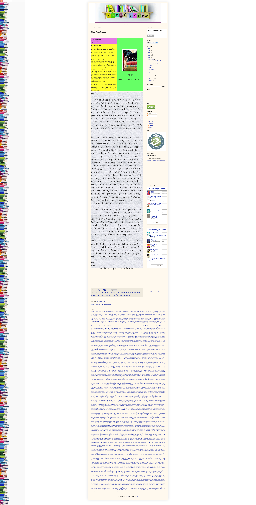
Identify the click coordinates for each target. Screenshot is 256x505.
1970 (164, 311)
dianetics (143, 357)
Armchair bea (158, 325)
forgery (156, 370)
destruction (117, 357)
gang (102, 374)
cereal (108, 342)
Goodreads (121, 376)
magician (131, 409)
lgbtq (97, 404)
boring (108, 337)
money (113, 418)
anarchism (94, 322)
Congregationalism (162, 349)
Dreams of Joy (126, 359)
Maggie (106, 409)
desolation (107, 357)
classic (144, 346)
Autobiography (149, 328)
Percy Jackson (129, 431)
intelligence (154, 388)
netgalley (116, 422)
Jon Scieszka (106, 396)
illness (115, 387)
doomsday (153, 358)
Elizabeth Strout (150, 362)
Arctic (137, 325)
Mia (164, 414)
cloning (92, 348)
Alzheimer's (158, 319)
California (116, 340)
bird (96, 333)
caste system (150, 341)
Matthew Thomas (124, 413)
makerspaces (147, 409)
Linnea (92, 405)
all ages (107, 319)
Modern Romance (94, 418)
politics (135, 434)
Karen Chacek (148, 397)
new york (92, 423)
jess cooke (158, 393)
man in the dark (160, 409)
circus (120, 346)
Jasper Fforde (139, 392)
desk (105, 357)
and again (104, 322)
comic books (161, 348)
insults (152, 388)
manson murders (113, 410)
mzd (93, 421)
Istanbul (100, 391)
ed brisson (132, 361)
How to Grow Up (162, 384)
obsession (139, 425)
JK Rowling (114, 395)
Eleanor (108, 362)
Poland (126, 434)
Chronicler (99, 346)
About (111, 24)
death (99, 355)
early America (104, 361)
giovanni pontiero (128, 375)
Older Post (140, 299)
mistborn (135, 417)
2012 (152, 313)
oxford (116, 429)
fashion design (144, 367)
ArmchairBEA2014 (94, 327)
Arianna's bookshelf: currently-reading (157, 189)
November (151, 75)
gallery (92, 374)
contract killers (146, 350)
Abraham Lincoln (129, 315)
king (132, 400)
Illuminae (117, 387)
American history (123, 321)
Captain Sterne (93, 341)
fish (98, 370)
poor (142, 434)
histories (147, 383)
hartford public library (125, 380)
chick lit (158, 344)
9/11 (116, 314)
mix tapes (147, 417)
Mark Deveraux (93, 412)
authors (142, 328)
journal (157, 396)
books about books (154, 336)
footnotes (145, 370)
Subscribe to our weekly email (154, 30)
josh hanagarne (148, 396)
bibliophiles (146, 332)
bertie (100, 332)
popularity (160, 434)
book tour (103, 336)
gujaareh (146, 378)
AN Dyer (158, 321)
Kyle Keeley (114, 401)
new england (139, 422)
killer (117, 400)
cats (164, 341)
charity (141, 342)
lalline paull (140, 401)
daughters (112, 354)
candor (149, 340)
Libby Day (100, 404)
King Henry (138, 400)
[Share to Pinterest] (116, 290)
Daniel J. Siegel (153, 236)
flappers (102, 370)
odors (158, 425)
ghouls (110, 375)
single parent (112, 295)
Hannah (149, 379)
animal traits (140, 322)
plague (94, 434)
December (151, 59)
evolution (97, 366)
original (108, 427)
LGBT (95, 404)
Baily (111, 329)
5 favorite (99, 314)
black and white (120, 333)
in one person (144, 387)
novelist (112, 425)
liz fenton (145, 405)
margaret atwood (131, 410)
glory (149, 375)
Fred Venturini (133, 371)
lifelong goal (129, 404)
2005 (136, 313)
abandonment (93, 315)
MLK (158, 417)
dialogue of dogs (133, 357)
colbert (121, 348)
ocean (144, 425)
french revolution (159, 371)
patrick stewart (145, 430)
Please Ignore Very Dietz (110, 434)
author (136, 328)
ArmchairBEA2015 (100, 327)
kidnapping (106, 400)
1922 (140, 311)
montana (130, 418)
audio (104, 328)
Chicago (152, 344)
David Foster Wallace (125, 354)
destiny (113, 357)
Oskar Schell (137, 427)
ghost (106, 375)
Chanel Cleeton (153, 211)
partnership (118, 430)
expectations (113, 366)
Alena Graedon (154, 318)
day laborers (163, 354)
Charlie (104, 344)
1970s (92, 313)
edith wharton (148, 361)
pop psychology (149, 434)
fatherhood (155, 367)
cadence (98, 340)
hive (154, 383)
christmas (159, 345)
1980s (105, 313)
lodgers (95, 406)
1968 (163, 311)
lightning (136, 404)
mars (125, 412)
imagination (133, 387)
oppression (92, 427)
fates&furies (149, 367)
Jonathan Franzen (117, 396)
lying (127, 408)
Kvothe (111, 401)
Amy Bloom (150, 321)
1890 (124, 311)
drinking (130, 359)
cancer (140, 340)
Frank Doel (113, 371)
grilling (123, 378)
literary (118, 405)
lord (116, 406)
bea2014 (126, 331)
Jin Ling (110, 395)
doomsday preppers (158, 358)
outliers (95, 429)
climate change (160, 346)
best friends (112, 332)
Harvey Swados (140, 380)
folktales (136, 370)
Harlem (105, 380)
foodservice (141, 370)
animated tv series (148, 322)
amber (92, 321)
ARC (130, 325)
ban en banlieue (116, 329)
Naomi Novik (123, 421)
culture (109, 353)
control (150, 350)
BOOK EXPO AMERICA (138, 335)
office (95, 426)
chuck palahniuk (104, 346)
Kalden (131, 397)
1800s (107, 311)
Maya (135, 413)
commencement (101, 349)
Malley (156, 409)
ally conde (149, 319)
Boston (115, 337)
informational (120, 388)
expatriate (93, 295)
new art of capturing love (133, 422)
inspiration (148, 388)
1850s (117, 311)
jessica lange (93, 395)
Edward (161, 361)
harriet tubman (117, 380)
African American (98, 318)
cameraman (124, 340)
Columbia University (120, 292)
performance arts (139, 431)
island (156, 389)
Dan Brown (133, 353)
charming (135, 344)
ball (113, 329)
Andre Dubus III (109, 322)
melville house (115, 414)
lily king (142, 404)
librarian (106, 404)
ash (139, 327)
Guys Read (158, 378)
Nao (114, 421)
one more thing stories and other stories (127, 426)
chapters (132, 342)
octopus (148, 425)
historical (138, 383)
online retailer (143, 426)
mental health (136, 414)
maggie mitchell (110, 409)
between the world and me (136, 332)
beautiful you (148, 331)
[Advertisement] (157, 278)
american (112, 321)
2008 (142, 313)
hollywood (107, 384)
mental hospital (141, 414)
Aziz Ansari (159, 328)
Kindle (130, 400)
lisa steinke (102, 405)
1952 (157, 311)
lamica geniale (145, 401)
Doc (121, 358)
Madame (139, 408)
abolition (112, 315)
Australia (130, 328)
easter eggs (118, 361)
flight (114, 370)
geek (121, 374)
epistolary (140, 363)
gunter (149, 378)
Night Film (151, 67)
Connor (104, 350)
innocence (141, 388)
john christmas (140, 395)
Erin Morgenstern (150, 363)
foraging (149, 370)
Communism (111, 349)
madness (163, 408)
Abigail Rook (101, 315)
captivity (97, 341)
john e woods (146, 395)
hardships (102, 380)
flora (115, 370)
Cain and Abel (103, 340)
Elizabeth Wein (155, 362)
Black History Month (131, 333)
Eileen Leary (99, 362)
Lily (139, 404)
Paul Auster (156, 430)
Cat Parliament (157, 341)
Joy (162, 396)
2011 (149, 313)
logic (97, 406)
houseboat (148, 384)
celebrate (92, 342)
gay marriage (117, 374)
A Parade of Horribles (154, 244)
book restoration (94, 336)
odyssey (161, 425)
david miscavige (145, 354)
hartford (120, 380)
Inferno (117, 388)
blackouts (141, 333)
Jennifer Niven (122, 393)
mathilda (99, 413)
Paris (107, 430)
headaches (163, 380)
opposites (163, 426)
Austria (133, 328)
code (103, 348)
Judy (109, 397)
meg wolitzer (102, 414)
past (135, 430)
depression (160, 355)
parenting (101, 430)
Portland (163, 434)
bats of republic (155, 329)
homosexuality (122, 384)
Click (157, 346)
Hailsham (115, 379)
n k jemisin (96, 421)
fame (110, 367)
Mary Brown (137, 412)
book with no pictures (109, 336)
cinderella (112, 346)
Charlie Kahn (119, 344)
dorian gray (163, 358)
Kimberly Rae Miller (126, 400)
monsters (122, 418)
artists (131, 327)
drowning (133, 359)
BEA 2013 (110, 331)
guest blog (139, 378)
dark (153, 353)
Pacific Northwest (130, 429)
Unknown (151, 125)
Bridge (153, 337)
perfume (147, 431)
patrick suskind (150, 430)
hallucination (137, 379)
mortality (147, 418)
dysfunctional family (157, 359)
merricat (153, 414)
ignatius (104, 387)
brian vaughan (149, 337)
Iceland (95, 387)
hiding (114, 383)
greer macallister (97, 378)
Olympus (119, 426)
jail (150, 391)
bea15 (123, 331)
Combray (144, 348)
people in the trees (117, 431)
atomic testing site (96, 328)
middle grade (138, 416)
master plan (154, 412)
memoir (122, 414)
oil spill (99, 426)
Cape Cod (160, 340)
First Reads (96, 370)
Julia (111, 397)
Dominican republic (138, 358)
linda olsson (156, 404)
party (121, 430)
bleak (159, 333)
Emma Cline (153, 192)
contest (142, 350)
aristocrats (150, 325)
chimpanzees (116, 345)
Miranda (118, 417)
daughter (109, 354)
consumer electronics (132, 350)
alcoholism (150, 318)
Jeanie (94, 393)
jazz (146, 392)
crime (164, 351)
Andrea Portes (114, 322)
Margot (147, 410)
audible (101, 328)
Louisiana (156, 406)
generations (142, 374)
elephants (124, 362)
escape (163, 363)
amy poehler (154, 321)
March (120, 410)
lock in (152, 405)
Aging (106, 318)
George (161, 374)
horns (129, 384)
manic (102, 410)
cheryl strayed (148, 344)
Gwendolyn (95, 379)
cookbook (159, 350)
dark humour (93, 354)
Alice (158, 318)
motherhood (158, 418)
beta (125, 332)
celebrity (95, 342)
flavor (110, 370)
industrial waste (107, 388)
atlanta (162, 327)
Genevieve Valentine (156, 374)
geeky (133, 374)
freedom (149, 371)
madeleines (160, 408)
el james (102, 362)
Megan (105, 414)
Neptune (110, 422)
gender (135, 374)
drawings (120, 359)
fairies (96, 367)
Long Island (111, 406)
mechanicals (93, 414)
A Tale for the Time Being (154, 63)
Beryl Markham (103, 332)
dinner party (93, 358)
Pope (158, 434)
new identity (156, 422)
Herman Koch (98, 383)
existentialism (105, 366)
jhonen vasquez (105, 395)
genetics (152, 374)
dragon (109, 359)
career (110, 341)
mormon (144, 418)
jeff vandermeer (100, 393)
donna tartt (147, 358)
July (113, 397)
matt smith (109, 413)
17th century (101, 311)
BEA (107, 331)
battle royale (98, 331)
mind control (101, 417)
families (112, 367)
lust (124, 408)
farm (136, 367)
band (120, 329)
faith (107, 367)
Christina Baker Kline (154, 345)
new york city (104, 295)
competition (128, 349)
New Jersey (160, 422)
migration (95, 417)
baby (164, 328)
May (133, 413)
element (116, 362)
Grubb (137, 378)
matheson (96, 413)
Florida (121, 370)
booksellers (163, 336)
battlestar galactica (104, 331)
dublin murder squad (147, 359)
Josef (140, 396)
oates (136, 425)
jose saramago (136, 396)
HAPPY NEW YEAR (94, 380)
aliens (95, 319)
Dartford (103, 354)
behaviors (157, 331)
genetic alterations (147, 374)
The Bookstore (119, 295)
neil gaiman (100, 422)
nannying (112, 421)
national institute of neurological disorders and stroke (146, 421)
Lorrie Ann (128, 406)
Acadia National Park (138, 315)
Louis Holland (143, 406)
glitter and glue (146, 375)
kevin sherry (95, 400)
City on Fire (126, 346)
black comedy (125, 333)
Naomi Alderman (118, 421)
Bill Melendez (162, 332)
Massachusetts (146, 412)
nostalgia (101, 425)
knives (103, 401)
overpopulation (105, 429)
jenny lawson (146, 393)
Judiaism (107, 397)
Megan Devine (153, 200)
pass (130, 430)
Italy (112, 391)
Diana (137, 357)
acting (159, 315)
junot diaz (119, 397)
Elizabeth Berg (134, 362)
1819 (109, 311)
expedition (117, 366)
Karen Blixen (144, 397)
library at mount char (116, 404)
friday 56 (163, 371)
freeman (152, 371)
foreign (151, 370)
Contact (116, 24)
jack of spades (136, 391)
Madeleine (156, 408)
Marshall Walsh (132, 412)
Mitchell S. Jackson (142, 417)
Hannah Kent (153, 379)
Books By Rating (124, 24)
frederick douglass (143, 371)
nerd (112, 422)
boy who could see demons (126, 337)
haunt (147, 380)
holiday (93, 384)
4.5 (96, 314)
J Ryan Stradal (119, 391)
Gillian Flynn (119, 375)
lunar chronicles (116, 408)
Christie (149, 345)
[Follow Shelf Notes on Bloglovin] (152, 43)
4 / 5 (94, 314)
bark (135, 329)
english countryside (123, 363)
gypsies (98, 379)
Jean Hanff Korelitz (155, 392)
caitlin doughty (107, 340)
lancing (148, 401)
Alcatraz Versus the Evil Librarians (139, 318)
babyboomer (93, 329)
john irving (154, 395)
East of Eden (113, 361)
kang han (137, 397)
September (151, 78)
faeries (94, 367)
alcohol (146, 318)
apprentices (121, 325)
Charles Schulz (96, 344)
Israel (98, 391)
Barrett (137, 329)
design (96, 357)
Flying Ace (126, 370)
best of (123, 332)
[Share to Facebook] (115, 290)
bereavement (95, 332)
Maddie (147, 408)
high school (117, 383)
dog (132, 358)
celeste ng (99, 342)
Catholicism (162, 341)
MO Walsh (163, 417)
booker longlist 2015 (123, 336)
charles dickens (150, 342)
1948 (152, 311)
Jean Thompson (161, 392)
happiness (163, 379)
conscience (109, 350)
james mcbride (96, 392)
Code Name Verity (107, 348)
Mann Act (104, 410)
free (147, 371)
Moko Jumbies (103, 418)
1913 (134, 311)
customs (122, 353)
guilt (144, 378)
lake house (137, 401)
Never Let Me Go (121, 422)
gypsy (101, 379)
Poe (122, 434)
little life (124, 405)
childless (95, 345)
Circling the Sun (116, 346)
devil (129, 357)
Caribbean (118, 341)
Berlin (98, 332)
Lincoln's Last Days (151, 404)
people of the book (123, 431)
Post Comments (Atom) (101, 301)
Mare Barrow (125, 410)
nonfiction (156, 423)
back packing (102, 329)
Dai (129, 353)
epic (134, 363)
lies (120, 404)
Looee (114, 406)
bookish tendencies (141, 336)
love (159, 406)
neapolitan (92, 422)
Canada (137, 340)
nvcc (132, 425)
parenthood (97, 430)
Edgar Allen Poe (142, 361)
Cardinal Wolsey (106, 341)
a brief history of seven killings (140, 314)
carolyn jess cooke (138, 341)
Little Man (127, 405)
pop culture (145, 434)
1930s (143, 311)
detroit (127, 357)
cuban (103, 353)
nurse (131, 425)
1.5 (93, 311)
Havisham (150, 380)
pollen (138, 434)
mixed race (151, 417)
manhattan (98, 410)
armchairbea (163, 325)
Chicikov (155, 344)
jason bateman (131, 392)
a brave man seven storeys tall (130, 314)
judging (100, 397)
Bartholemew (142, 329)
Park (112, 430)
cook (156, 350)
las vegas (154, 401)
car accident (101, 341)
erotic (158, 363)
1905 (130, 311)
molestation (108, 418)
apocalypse (104, 325)
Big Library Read (151, 332)
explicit (120, 366)
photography (139, 433)
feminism (121, 369)
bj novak (114, 333)
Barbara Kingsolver (131, 329)
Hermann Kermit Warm (104, 383)
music (140, 419)
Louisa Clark (153, 406)
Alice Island (92, 319)
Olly (113, 426)
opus (95, 427)
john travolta (96, 396)
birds (101, 333)
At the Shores (149, 327)
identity (101, 387)
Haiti (118, 379)
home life (112, 384)
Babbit (162, 328)
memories (129, 414)
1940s (149, 311)
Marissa (156, 410)
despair (111, 357)
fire (164, 369)
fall (108, 367)
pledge (116, 434)
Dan (130, 353)
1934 (144, 311)
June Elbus (115, 397)
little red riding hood (135, 405)
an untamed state (162, 321)
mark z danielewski (107, 412)
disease (101, 358)
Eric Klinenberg (144, 363)
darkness (100, 354)
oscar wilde (130, 427)
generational (138, 374)
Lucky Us (105, 408)
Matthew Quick (119, 413)
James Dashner (160, 391)
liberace (103, 404)
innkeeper (137, 388)
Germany (98, 375)
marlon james (113, 412)
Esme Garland (137, 292)
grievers (120, 378)
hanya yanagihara (159, 379)
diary (146, 357)
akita (123, 318)
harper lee (108, 380)
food (138, 370)
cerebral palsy (111, 342)
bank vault (122, 329)
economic (129, 361)
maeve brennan (100, 409)
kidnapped (102, 400)
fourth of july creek (100, 371)
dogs (134, 358)
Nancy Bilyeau (108, 421)
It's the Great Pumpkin (106, 391)
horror (131, 384)
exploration (123, 366)
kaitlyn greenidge (127, 397)
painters (145, 429)
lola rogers (99, 406)
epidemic (137, 363)
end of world (112, 363)
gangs (104, 374)
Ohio (97, 426)
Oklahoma (102, 426)
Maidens (134, 409)
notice (107, 425)
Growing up (133, 378)
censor (105, 342)
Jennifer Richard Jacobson (129, 393)
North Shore (97, 425)
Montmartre (134, 418)
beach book (134, 331)
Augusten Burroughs (118, 328)
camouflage (128, 340)
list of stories (110, 405)
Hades (109, 379)
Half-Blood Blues (125, 379)
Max (128, 413)
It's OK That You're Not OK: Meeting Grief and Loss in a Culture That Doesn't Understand (157, 198)
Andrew (118, 322)
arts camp (134, 327)
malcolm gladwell (152, 409)
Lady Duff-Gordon (123, 401)
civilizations (133, 346)
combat (142, 348)
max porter (131, 413)
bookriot (146, 336)
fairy (98, 367)
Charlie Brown (107, 344)
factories (155, 366)
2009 (145, 313)
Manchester (95, 410)
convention (153, 350)
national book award (134, 421)
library (112, 404)
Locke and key (161, 405)
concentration (143, 349)
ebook (121, 361)
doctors (130, 358)
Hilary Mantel (127, 383)
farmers (138, 367)
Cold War (125, 348)
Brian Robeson (144, 337)
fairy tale (100, 367)
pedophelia (103, 431)
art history (107, 292)
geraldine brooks (93, 375)
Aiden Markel (113, 318)
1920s (138, 311)
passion (132, 430)
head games (159, 380)
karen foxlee (153, 397)
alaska (130, 318)
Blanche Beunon (155, 333)
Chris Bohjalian (134, 345)
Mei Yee (108, 414)
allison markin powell (141, 319)
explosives (127, 366)
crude (101, 353)
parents (104, 430)
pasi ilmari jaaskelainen (125, 430)
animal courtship (135, 322)
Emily (164, 362)
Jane (112, 392)
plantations (104, 434)
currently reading (117, 353)
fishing (100, 370)
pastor (137, 430)
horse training (138, 384)
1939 (146, 311)
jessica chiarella (162, 393)
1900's (128, 311)
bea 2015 (117, 331)
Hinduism (134, 383)
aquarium (126, 325)
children (98, 345)
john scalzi (157, 395)
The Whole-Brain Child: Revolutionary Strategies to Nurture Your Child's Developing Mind (158, 234)
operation (147, 426)
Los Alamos (132, 406)
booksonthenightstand (98, 337)
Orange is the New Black (100, 427)
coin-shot (117, 348)
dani (141, 353)
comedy (154, 348)
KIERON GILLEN (113, 400)
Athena (159, 327)
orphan (112, 427)
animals (143, 322)
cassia (146, 341)
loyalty (98, 408)
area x (139, 325)
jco (151, 392)
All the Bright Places (125, 319)
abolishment (109, 315)
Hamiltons (142, 379)
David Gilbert (131, 354)
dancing (139, 353)
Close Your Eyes (96, 348)
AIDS (116, 318)
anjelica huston (161, 322)
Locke (157, 405)
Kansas (140, 397)
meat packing (163, 413)
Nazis (158, 421)
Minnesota (115, 417)
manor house (108, 410)
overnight (101, 429)
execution (101, 366)
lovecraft (95, 408)
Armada (154, 325)
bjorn (117, 333)
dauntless (115, 354)
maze (146, 413)
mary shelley (142, 412)
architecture (133, 325)
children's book (102, 345)
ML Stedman (155, 417)
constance (127, 350)
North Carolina (93, 425)
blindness (163, 333)
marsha (128, 412)
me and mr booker (153, 413)
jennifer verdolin (136, 393)
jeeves (97, 393)
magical (122, 409)
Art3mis (120, 327)
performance (134, 431)
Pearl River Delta (98, 431)
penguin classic (111, 431)
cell (103, 342)
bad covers (106, 329)
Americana (127, 321)
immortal (140, 387)
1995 (122, 313)
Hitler (153, 383)
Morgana (141, 418)
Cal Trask (112, 340)
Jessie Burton (97, 395)
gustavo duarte (153, 378)
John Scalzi (161, 395)
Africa (92, 318)
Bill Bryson (158, 332)
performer (144, 431)
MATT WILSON (113, 413)
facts (162, 366)
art (110, 327)
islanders (92, 391)
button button (93, 340)
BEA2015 (130, 331)
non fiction (146, 423)
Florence (118, 370)
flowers (123, 370)
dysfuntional (163, 359)
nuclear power (118, 425)
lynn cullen (131, 408)
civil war (129, 346)
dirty (95, 358)
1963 (161, 311)
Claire (137, 346)
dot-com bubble (93, 359)
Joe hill (132, 395)
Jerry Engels (154, 393)
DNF (120, 358)
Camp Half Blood (132, 340)
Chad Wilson (120, 342)
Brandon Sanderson (138, 337)
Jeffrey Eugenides (106, 393)
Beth (126, 332)
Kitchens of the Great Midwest (156, 400)
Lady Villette (128, 401)
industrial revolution (101, 388)
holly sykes (103, 384)
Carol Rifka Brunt (132, 341)
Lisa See (99, 405)
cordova (164, 350)
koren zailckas (107, 401)
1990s (115, 313)
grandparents (138, 376)
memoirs (125, 414)
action (161, 315)
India (159, 387)
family (114, 367)
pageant (138, 429)
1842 (113, 311)
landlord (151, 401)
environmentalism (130, 363)
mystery (163, 419)
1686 (95, 311)
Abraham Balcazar (123, 315)
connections (98, 350)
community (116, 349)
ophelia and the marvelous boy (157, 426)
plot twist (119, 434)
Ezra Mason (143, 366)
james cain (156, 391)
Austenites (124, 328)
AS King (137, 327)
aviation (152, 328)
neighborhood (96, 422)
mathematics (93, 413)
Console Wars (113, 350)
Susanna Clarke (153, 240)
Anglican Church (125, 322)
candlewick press (144, 340)
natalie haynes (128, 421)
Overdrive (98, 429)
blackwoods (145, 333)
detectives (124, 357)
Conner (101, 350)
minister (112, 417)
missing (130, 417)
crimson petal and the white (95, 353)
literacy (115, 405)
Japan (122, 392)
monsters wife (126, 418)
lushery (123, 408)
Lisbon (105, 405)
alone (152, 319)
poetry (124, 434)
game (98, 374)
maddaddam (143, 408)
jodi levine (129, 395)
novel (109, 425)
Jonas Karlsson (111, 396)
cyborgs (127, 353)
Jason (128, 392)
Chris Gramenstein (141, 345)
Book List (133, 24)
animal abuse (130, 322)
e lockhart (100, 361)
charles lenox (160, 342)
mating (102, 413)
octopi (146, 425)
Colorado (132, 348)
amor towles (142, 321)
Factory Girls (159, 366)
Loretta (125, 406)
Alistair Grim (103, 319)
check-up (138, 344)
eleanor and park (112, 362)
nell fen (108, 422)
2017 (149, 50)
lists (113, 405)
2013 (96, 292)
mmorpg (160, 417)
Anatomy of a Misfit (100, 322)
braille (134, 337)
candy (151, 340)
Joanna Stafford (124, 395)
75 (105, 314)
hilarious (123, 383)
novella (114, 425)
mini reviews (105, 417)
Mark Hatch (98, 412)
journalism (160, 396)
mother (150, 418)
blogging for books (103, 335)
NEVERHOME (126, 422)
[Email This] (111, 290)
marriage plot (122, 412)
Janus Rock (119, 392)
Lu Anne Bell (101, 408)
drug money (137, 359)
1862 (120, 311)
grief (108, 378)
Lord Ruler (122, 406)
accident (143, 315)
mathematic (163, 412)
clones (164, 346)
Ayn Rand (155, 328)
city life (123, 346)
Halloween (133, 379)
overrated (109, 429)
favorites (97, 369)
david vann (159, 354)
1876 (122, 311)
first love (92, 370)
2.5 (126, 313)
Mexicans (161, 414)
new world (163, 422)
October (151, 77)
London (103, 406)
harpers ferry (112, 380)
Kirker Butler (145, 400)
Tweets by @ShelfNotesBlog (153, 291)
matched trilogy (158, 412)
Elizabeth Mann (144, 362)
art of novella (117, 327)
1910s (132, 311)
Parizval (110, 430)
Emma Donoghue (99, 363)
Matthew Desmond (154, 217)
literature (121, 405)
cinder (109, 346)
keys (98, 400)
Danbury (136, 353)
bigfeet (155, 332)
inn (130, 388)
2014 (149, 55)
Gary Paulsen (107, 374)
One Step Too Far (138, 426)
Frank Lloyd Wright (118, 371)
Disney (108, 358)
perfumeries (154, 431)
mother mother (153, 418)
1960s (159, 311)
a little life (152, 314)
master (150, 412)
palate (154, 429)
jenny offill (150, 393)
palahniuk (151, 429)
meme (119, 414)
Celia (102, 342)
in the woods (149, 387)
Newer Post (93, 299)
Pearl (94, 431)
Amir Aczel (136, 321)
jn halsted (117, 395)
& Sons (92, 311)
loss (135, 406)
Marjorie (164, 410)
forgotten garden (160, 370)
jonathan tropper (130, 396)
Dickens (148, 357)
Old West (106, 426)
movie (164, 418)
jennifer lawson (117, 393)
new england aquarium (146, 422)
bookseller (159, 336)
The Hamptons (127, 295)
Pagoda (141, 429)
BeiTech (160, 331)
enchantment (107, 363)
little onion (130, 405)
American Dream (117, 321)
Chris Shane (146, 345)
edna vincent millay (153, 361)
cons (106, 350)
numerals (126, 425)
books (149, 336)
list (107, 405)
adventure (151, 316)
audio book (107, 328)
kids (109, 400)
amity (139, 321)
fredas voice (137, 371)
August (150, 80)
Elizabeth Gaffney (139, 362)
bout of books (119, 337)
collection (128, 348)
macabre (134, 408)
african (94, 318)
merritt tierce (157, 414)
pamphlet (157, 429)
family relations (127, 367)
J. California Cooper (125, 391)
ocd (142, 425)
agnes (109, 318)
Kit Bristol (149, 400)
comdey (147, 348)
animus (153, 322)
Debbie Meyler (129, 292)
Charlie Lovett (123, 344)
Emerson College (160, 362)
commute (120, 349)
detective (120, 357)
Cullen (105, 353)
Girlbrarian (138, 375)
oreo (106, 427)
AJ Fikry (118, 318)
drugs (141, 359)
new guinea (152, 422)
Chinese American (124, 345)
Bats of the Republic (162, 329)
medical (98, 414)
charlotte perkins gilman (130, 344)
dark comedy (157, 353)
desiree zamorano (100, 357)
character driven (137, 342)
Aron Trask (105, 327)
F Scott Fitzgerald (148, 366)
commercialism (106, 349)
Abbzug (97, 315)
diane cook (140, 357)
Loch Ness (149, 405)
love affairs (162, 406)
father (152, 367)
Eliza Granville (129, 362)
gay (114, 374)
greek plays (93, 378)
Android (121, 322)
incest (156, 387)
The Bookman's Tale (153, 71)
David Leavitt (135, 354)
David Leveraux (140, 354)
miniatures (109, 417)
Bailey (109, 329)
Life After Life (152, 69)
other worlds (153, 427)
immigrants (137, 387)
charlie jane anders (113, 344)
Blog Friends (148, 24)
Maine (137, 409)
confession (154, 349)
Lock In (155, 405)
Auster (127, 328)
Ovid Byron (113, 429)
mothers (161, 418)
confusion (157, 349)
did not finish (160, 357)
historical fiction (143, 383)
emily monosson (93, 363)
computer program (138, 349)
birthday (105, 333)
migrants (92, 417)
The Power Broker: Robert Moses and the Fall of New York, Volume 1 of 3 (155, 204)
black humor (137, 333)
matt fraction (106, 413)
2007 (140, 313)
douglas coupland (99, 359)
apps (124, 325)
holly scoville (99, 384)
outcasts (92, 429)
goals (163, 375)
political (132, 434)
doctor (123, 358)
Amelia (101, 321)
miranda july (122, 417)
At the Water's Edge (155, 327)
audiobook (112, 328)
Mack (137, 408)
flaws (112, 370)
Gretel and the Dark (103, 378)
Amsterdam (146, 321)
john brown (136, 395)
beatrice (137, 331)
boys (132, 337)
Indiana (161, 387)
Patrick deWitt (141, 430)
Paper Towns (161, 429)
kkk (161, 400)
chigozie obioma (162, 344)
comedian (150, 348)
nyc (134, 425)
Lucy (107, 408)
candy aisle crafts (155, 340)
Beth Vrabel (129, 332)
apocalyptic (108, 325)
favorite (163, 367)
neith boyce (104, 422)
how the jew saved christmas (155, 384)
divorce (117, 358)
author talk (139, 328)
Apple (118, 325)
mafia (104, 409)
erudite (160, 363)
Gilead (115, 375)
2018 (149, 48)
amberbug (96, 321)
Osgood (133, 427)
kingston (141, 400)
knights (94, 401)
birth (103, 333)
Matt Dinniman (153, 245)
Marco (122, 410)
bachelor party (97, 329)
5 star (102, 314)
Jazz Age (149, 392)
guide (142, 378)
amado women (163, 319)
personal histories (159, 431)
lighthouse (133, 404)
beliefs (163, 331)
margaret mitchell (142, 410)
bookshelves (93, 337)
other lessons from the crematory (145, 427)
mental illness (146, 414)
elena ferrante (120, 362)
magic (119, 409)
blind (160, 333)
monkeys (115, 418)
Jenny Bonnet (141, 393)
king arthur (134, 400)
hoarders (156, 383)
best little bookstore (118, 332)
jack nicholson (131, 391)
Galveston (94, 374)
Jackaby (143, 391)
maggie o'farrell (115, 409)
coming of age (95, 349)
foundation (95, 371)
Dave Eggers (119, 354)
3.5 (98, 292)
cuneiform (112, 353)
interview (163, 388)
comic (157, 348)
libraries (109, 404)
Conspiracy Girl (122, 350)
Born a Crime (111, 337)
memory (132, 414)
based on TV (147, 329)
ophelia (150, 426)
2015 (149, 54)
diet (162, 357)
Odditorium (155, 425)
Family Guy (118, 367)
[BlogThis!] (112, 290)
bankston (126, 329)
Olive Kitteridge (110, 426)
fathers (158, 367)
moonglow (137, 418)
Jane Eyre (114, 392)
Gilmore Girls (123, 375)
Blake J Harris (149, 333)
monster (119, 418)
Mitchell (98, 295)
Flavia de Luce (106, 370)
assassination (142, 327)
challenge (129, 342)
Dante (151, 353)
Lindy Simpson (160, 404)
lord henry (118, 406)
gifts (113, 375)
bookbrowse (115, 336)
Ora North (149, 260)
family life (122, 367)
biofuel (94, 333)
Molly (111, 418)
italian (111, 391)
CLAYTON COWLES (152, 346)
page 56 (135, 429)
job (127, 395)
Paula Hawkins (160, 430)
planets (101, 434)
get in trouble (102, 375)
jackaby (140, 391)
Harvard (136, 380)
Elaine (105, 362)
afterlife (102, 318)
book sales (99, 336)
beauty (151, 331)
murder (122, 419)
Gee (120, 374)
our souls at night (162, 427)
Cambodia (119, 340)
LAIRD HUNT (133, 401)
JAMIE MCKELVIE (108, 392)
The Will (150, 65)
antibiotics (96, 325)
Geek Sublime (129, 374)
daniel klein (148, 353)
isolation (95, 391)
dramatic (117, 359)
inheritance (128, 388)
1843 (114, 311)
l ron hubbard (118, 401)
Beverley (142, 332)
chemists (142, 344)
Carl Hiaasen (127, 341)
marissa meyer (160, 410)
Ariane (142, 325)
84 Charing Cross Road (111, 314)
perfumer (150, 431)
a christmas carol (148, 314)
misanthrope (126, 417)
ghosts (108, 375)
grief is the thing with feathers (114, 378)
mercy (151, 414)
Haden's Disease (105, 379)
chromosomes (95, 346)
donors (150, 358)
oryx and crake (125, 427)
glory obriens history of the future (156, 375)
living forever (142, 405)
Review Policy (140, 24)
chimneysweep (111, 345)
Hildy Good (131, 383)
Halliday (130, 379)
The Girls (152, 191)
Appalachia (114, 325)
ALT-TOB (154, 319)
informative (124, 388)
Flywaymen (130, 370)
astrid (146, 327)
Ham (140, 379)
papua (164, 429)
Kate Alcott (163, 397)
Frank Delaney (108, 371)
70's (103, 314)
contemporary (138, 350)
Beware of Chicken (154, 249)
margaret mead (136, 410)
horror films (134, 384)
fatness (161, 367)
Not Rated (104, 425)
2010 (147, 313)
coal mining (100, 348)
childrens (106, 345)
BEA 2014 (113, 331)
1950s (154, 311)
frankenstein (123, 371)
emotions (103, 363)
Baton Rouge (151, 329)
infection (111, 388)
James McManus (102, 392)
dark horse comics (162, 353)
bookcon (118, 336)
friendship (95, 372)
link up (164, 404)
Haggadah (112, 379)
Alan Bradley (126, 318)
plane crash (98, 434)
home (110, 384)
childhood (92, 345)
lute (126, 408)
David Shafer (155, 354)
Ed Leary (136, 361)
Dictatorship (152, 357)
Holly (95, 384)
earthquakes (109, 361)
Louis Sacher (148, 406)
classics (147, 346)
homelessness (116, 384)
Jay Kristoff (144, 392)
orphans (120, 427)
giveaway (141, 375)
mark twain (102, 412)
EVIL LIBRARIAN (93, 366)
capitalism (163, 340)
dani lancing (145, 353)
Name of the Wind (103, 421)
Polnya (140, 434)
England (115, 363)
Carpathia (143, 341)
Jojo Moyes (100, 396)
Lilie (138, 404)
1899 (126, 311)
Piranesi (151, 239)
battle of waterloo (93, 331)
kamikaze (134, 397)
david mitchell (151, 354)
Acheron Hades (155, 315)
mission (132, 417)
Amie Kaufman (132, 321)
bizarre (111, 333)
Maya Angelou (138, 413)
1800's (104, 311)
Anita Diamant (156, 322)
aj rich (121, 318)
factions (152, 366)
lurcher (120, 408)
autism (145, 328)
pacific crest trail (123, 429)
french (155, 371)
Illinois (112, 387)
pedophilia (106, 431)
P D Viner (119, 429)
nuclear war (123, 425)
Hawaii (153, 380)
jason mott (135, 392)
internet (158, 388)
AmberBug (151, 121)
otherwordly (157, 427)
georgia (164, 374)
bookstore (113, 292)
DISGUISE (105, 358)
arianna (102, 292)
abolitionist (115, 315)
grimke (125, 378)
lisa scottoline (95, 405)
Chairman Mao (125, 342)
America (109, 321)
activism (164, 315)
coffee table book (113, 348)
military (98, 417)
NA (98, 421)
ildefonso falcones (108, 387)
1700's (97, 311)
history (150, 383)
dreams (123, 359)
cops (161, 350)
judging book (103, 397)
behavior (153, 331)
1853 (119, 311)
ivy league (115, 391)
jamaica (152, 391)
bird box (98, 333)
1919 (136, 311)
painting (148, 429)
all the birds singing (119, 319)
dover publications (105, 359)
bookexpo (129, 336)
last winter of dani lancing (160, 401)
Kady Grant (123, 397)
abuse (133, 315)
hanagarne (146, 379)
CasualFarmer (153, 250)
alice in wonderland (162, 318)
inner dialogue (133, 388)
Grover (129, 378)
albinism (132, 318)
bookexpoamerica (134, 336)
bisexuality (108, 333)
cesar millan (116, 342)
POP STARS (155, 434)
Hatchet (145, 380)
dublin (143, 359)
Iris (136, 389)
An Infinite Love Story (154, 210)
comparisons (124, 349)
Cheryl (145, 344)
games (100, 374)
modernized (99, 418)
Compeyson (132, 349)
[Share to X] (114, 290)
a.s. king (164, 314)
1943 (150, 311)
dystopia (92, 361)
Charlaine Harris (145, 342)
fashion (141, 367)
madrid (92, 409)
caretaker (115, 341)
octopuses (152, 425)
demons (146, 355)
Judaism (97, 397)
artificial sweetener (125, 327)
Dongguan (143, 358)
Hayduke (155, 380)
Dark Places (97, 354)
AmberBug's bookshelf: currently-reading (157, 230)
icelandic (98, 387)
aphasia (100, 325)
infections (114, 388)
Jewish (101, 395)
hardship (98, 380)
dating (106, 354)
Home (106, 24)
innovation (145, 388)
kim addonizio (120, 400)
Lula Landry (110, 408)
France (104, 371)
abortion (118, 315)
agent (104, 318)
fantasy (131, 367)
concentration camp (149, 349)
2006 (138, 313)
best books (108, 332)
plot (117, 434)
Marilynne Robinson (151, 410)
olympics (116, 426)
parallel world (93, 430)
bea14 (120, 331)
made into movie (151, 408)
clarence (139, 346)
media (96, 414)
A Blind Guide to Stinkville (121, 314)
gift (112, 375)
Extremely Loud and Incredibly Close (135, 366)
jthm (95, 397)
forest (154, 370)
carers (112, 341)
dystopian (96, 361)
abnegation (105, 315)
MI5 (163, 414)
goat (164, 375)
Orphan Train (116, 427)
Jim (108, 395)
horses (142, 384)
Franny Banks (128, 371)
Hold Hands (161, 383)
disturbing (110, 358)
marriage (118, 412)
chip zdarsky (129, 345)
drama (114, 359)
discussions (98, 358)
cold (122, 348)
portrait (92, 435)
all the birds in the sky (111, 319)
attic (99, 328)
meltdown (111, 414)
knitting (96, 401)
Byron (96, 340)
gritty (127, 378)
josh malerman (153, 396)
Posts (149, 113)
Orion (110, 427)
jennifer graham (112, 393)
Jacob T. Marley (147, 391)
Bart (139, 329)
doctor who (127, 358)
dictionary (155, 357)
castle (154, 341)
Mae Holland (95, 409)
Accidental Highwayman (149, 315)
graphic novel (147, 376)
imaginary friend (128, 387)
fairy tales (104, 367)
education (158, 361)
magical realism (126, 409)
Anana (92, 322)
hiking (121, 383)
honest (126, 384)
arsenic (108, 327)
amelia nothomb (104, 321)
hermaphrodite (110, 383)
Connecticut (93, 350)
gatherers (111, 374)
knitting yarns (100, 401)
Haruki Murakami (132, 380)
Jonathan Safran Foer (124, 396)
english (119, 363)
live (139, 405)
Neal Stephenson (162, 421)
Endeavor (151, 123)
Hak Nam (121, 379)
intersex (161, 388)
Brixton (158, 337)
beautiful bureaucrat (142, 331)
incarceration (153, 387)
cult (106, 353)
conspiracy (118, 350)
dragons (111, 359)
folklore (133, 370)
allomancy (146, 319)
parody (114, 430)
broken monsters (162, 337)
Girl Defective (133, 375)
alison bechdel (99, 319)
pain (143, 429)
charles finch (156, 342)
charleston (100, 344)
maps (117, 410)
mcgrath (148, 413)
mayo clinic (143, 413)
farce (134, 367)
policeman (129, 434)
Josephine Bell (143, 396)
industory (163, 387)
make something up (141, 409)
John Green (150, 395)
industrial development (94, 388)
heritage (94, 383)
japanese (124, 392)
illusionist (120, 387)
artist (129, 327)
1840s (111, 311)
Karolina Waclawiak (158, 397)
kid (99, 400)
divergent (114, 358)
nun (129, 425)
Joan (120, 395)
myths (92, 421)
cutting (125, 353)
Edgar (139, 361)
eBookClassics (124, 361)
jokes (103, 396)
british (155, 337)
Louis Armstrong (138, 406)
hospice (145, 384)
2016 (149, 52)
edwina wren (95, 362)
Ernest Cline (155, 363)
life (122, 404)
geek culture (125, 374)
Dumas (152, 359)
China (119, 345)
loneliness (107, 406)
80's (106, 314)
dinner (164, 357)
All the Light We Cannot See (133, 319)
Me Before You (158, 413)
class (142, 346)
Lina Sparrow (145, 404)
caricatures (122, 341)
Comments (150, 115)
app (112, 325)
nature (156, 421)
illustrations (123, 387)
